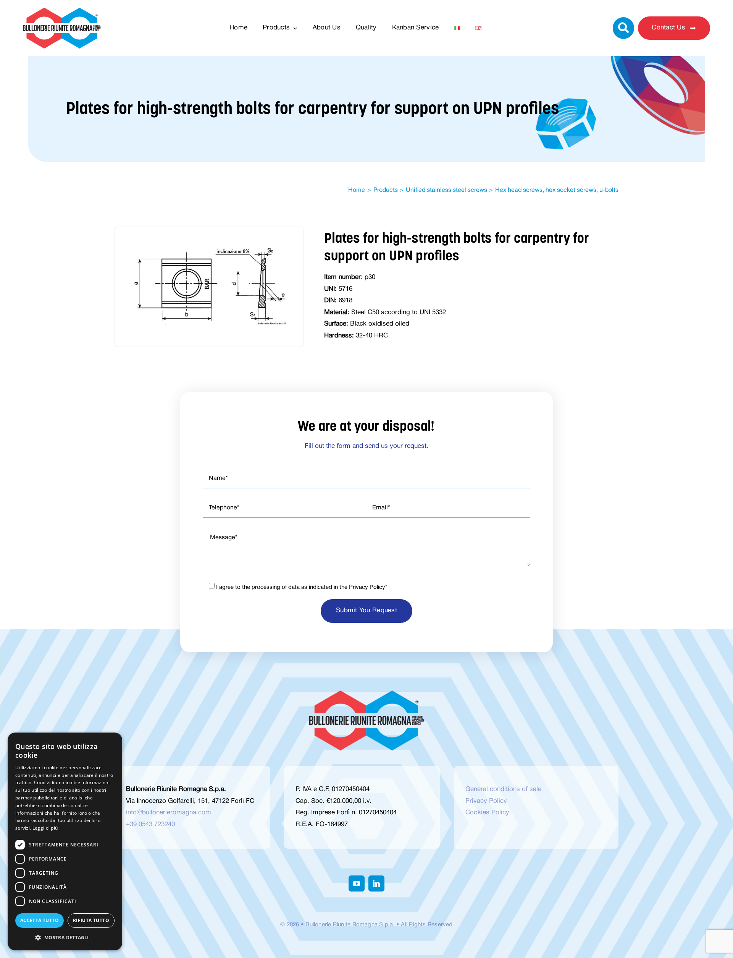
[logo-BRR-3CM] (62, 11)
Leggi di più (45, 828)
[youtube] (357, 883)
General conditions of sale (503, 789)
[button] (65, 938)
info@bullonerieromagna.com (168, 812)
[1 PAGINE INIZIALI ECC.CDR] (209, 248)
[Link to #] (623, 28)
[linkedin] (376, 883)
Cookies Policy (487, 812)
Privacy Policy (367, 587)
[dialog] (65, 841)
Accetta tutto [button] (39, 920)
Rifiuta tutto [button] (91, 920)
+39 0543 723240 (150, 824)
